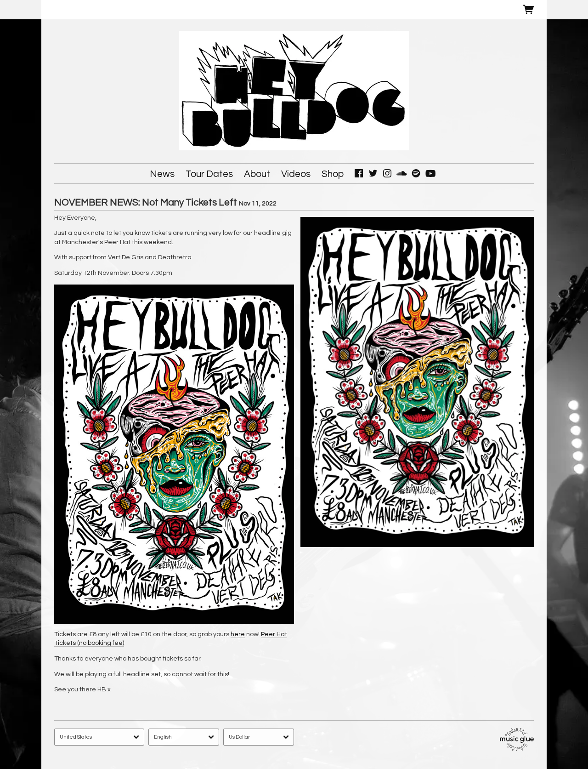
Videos (296, 174)
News (162, 174)
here (238, 634)
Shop (333, 174)
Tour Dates (209, 174)
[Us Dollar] (258, 737)
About (257, 174)
